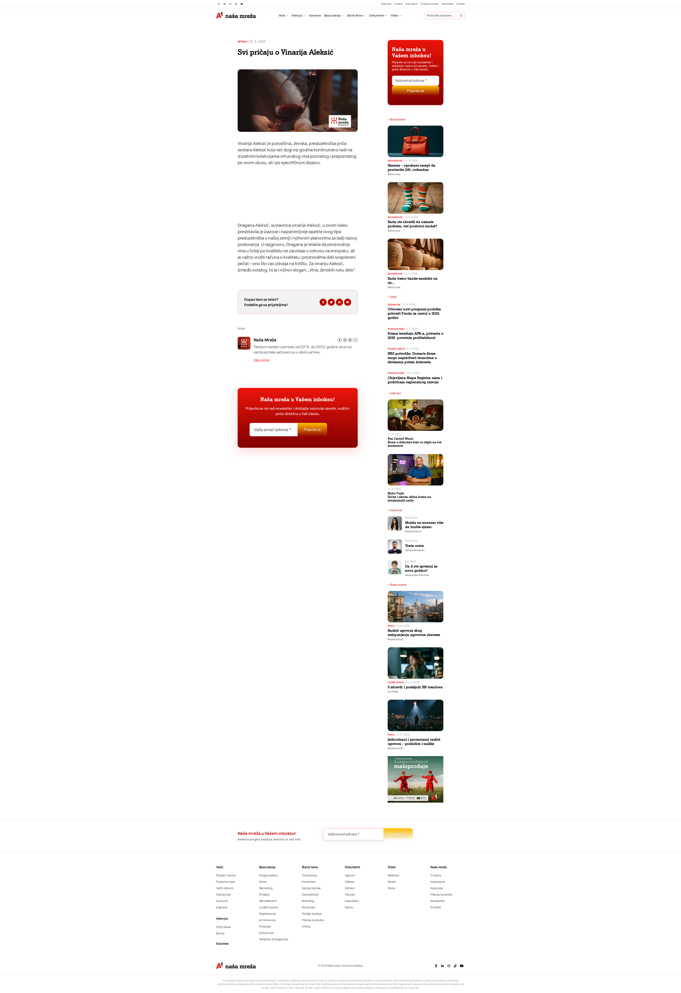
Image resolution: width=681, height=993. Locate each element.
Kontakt (460, 3)
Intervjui (297, 15)
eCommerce (267, 920)
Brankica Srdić (395, 639)
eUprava (221, 907)
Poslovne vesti (396, 328)
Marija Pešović (413, 531)
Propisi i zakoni (396, 348)
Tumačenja (309, 875)
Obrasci (350, 894)
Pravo (391, 625)
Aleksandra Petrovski (417, 575)
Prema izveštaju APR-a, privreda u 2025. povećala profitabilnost (415, 335)
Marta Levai (394, 174)
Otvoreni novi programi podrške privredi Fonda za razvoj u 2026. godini (414, 313)
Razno (349, 907)
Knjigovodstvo (268, 875)
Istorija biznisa (311, 888)
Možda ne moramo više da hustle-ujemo (424, 524)
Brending (308, 901)
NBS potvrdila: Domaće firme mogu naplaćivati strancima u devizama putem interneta (412, 357)
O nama (398, 3)
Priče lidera (223, 927)
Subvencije (394, 304)
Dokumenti (376, 15)
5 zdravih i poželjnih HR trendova (415, 687)
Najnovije (386, 3)
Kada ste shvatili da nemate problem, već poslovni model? (412, 224)
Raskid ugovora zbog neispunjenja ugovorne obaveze (414, 632)
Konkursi (222, 901)
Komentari (309, 882)
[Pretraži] (461, 15)
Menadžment (268, 901)
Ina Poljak (393, 691)
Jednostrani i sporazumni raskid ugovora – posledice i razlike (414, 741)
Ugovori (350, 875)
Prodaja (264, 894)
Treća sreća (414, 546)
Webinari (393, 875)
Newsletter (448, 3)
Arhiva (242, 41)
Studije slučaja (311, 913)
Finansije (265, 926)
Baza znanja (332, 15)
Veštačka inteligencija (273, 939)
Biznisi (220, 933)
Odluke (349, 882)
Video (394, 15)
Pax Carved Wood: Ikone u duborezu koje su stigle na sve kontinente (415, 442)
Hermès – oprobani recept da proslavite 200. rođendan (411, 167)
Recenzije (308, 907)
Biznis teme (354, 15)
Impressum (411, 3)
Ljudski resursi (396, 682)
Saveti (392, 882)
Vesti (282, 15)
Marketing (266, 888)
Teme (391, 888)
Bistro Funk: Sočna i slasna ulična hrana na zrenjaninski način (409, 497)
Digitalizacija (267, 913)
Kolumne (315, 15)
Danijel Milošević (415, 550)
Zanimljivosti (395, 160)
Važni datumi (224, 888)
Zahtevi (350, 888)
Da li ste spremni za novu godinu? (421, 568)
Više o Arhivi (261, 360)
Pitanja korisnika (429, 3)
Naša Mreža (265, 339)
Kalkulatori (352, 901)
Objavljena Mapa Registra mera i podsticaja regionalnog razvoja (415, 380)
